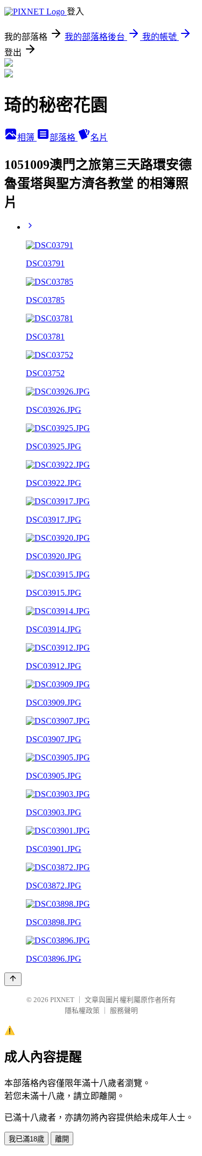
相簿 (27, 137)
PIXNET (62, 1000)
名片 (99, 137)
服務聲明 (124, 1010)
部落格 (64, 137)
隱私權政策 (82, 1010)
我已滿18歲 (26, 1139)
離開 (62, 1139)
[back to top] (13, 979)
